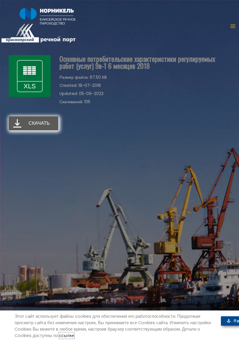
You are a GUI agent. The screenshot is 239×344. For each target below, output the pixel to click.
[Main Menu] (233, 26)
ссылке (66, 335)
